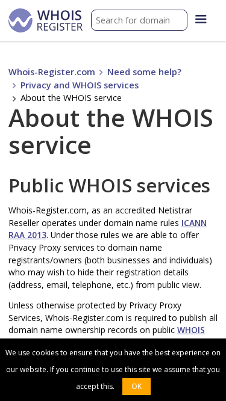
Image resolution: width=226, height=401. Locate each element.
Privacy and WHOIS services (79, 85)
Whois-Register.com (51, 72)
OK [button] (136, 386)
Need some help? (144, 72)
